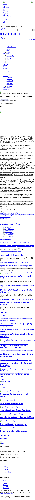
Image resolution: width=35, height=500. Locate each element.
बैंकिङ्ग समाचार (10, 55)
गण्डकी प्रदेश (10, 82)
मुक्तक (8, 74)
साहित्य (5, 19)
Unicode (5, 485)
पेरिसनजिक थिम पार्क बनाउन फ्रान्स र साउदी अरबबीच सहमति (17, 246)
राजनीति (5, 5)
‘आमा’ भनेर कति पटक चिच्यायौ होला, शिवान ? (15, 410)
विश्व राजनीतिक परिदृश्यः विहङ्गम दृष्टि (13, 424)
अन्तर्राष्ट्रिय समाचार (8, 16)
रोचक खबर (5, 24)
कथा (8, 70)
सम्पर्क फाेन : (3, 454)
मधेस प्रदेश (9, 79)
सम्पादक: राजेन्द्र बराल (25, 492)
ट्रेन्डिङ (2, 384)
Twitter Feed (4, 438)
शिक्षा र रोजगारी (6, 87)
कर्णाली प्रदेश (10, 84)
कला (4, 22)
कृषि (7, 61)
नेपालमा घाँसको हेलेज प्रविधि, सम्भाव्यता (13, 431)
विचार (4, 6)
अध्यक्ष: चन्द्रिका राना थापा (13, 492)
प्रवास (4, 9)
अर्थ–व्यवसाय (6, 7)
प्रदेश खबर (5, 13)
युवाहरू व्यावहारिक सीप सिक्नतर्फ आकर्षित (11, 255)
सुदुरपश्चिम (9, 86)
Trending (5, 483)
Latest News (6, 482)
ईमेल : (1, 457)
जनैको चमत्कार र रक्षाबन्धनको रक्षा (11, 404)
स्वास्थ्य (5, 18)
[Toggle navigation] (4, 38)
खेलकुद (5, 21)
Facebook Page (5, 435)
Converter (5, 486)
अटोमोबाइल (9, 58)
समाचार (5, 45)
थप (4, 315)
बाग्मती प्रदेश (10, 80)
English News (6, 89)
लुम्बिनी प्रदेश (10, 83)
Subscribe (3, 28)
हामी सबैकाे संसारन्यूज (10, 33)
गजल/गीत (9, 73)
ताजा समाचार (3, 312)
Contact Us (6, 488)
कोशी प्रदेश (9, 77)
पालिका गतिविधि (7, 472)
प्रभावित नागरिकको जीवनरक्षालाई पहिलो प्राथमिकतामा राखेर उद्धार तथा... (14, 346)
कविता (8, 71)
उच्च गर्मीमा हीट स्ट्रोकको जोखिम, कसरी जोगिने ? (17, 417)
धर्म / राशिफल (6, 15)
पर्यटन (8, 59)
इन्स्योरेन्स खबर (10, 56)
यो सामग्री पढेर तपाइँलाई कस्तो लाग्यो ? (10, 224)
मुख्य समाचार (10, 46)
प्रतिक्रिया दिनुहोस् (5, 218)
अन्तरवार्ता (5, 12)
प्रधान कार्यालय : (4, 451)
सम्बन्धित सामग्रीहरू (5, 239)
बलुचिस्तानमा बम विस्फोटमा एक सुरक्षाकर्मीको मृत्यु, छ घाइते (16, 266)
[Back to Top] (1, 442)
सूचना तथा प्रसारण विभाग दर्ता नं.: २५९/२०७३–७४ (12, 490)
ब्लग (4, 10)
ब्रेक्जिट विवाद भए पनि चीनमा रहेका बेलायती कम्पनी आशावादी (14, 93)
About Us (5, 480)
